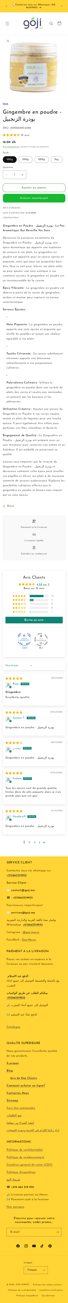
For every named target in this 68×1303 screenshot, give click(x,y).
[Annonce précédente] (6, 6)
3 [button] (35, 842)
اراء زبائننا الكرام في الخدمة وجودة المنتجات (33, 1130)
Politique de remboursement (25, 1157)
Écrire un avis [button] (34, 620)
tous (5, 103)
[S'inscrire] (57, 1232)
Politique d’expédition (27, 1296)
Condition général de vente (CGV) (29, 1165)
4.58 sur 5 (43, 584)
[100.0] (24, 639)
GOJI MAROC (23, 1285)
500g (41, 159)
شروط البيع (13, 1179)
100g (10, 159)
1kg (56, 159)
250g (25, 159)
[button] (7, 23)
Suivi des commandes (21, 1108)
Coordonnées (48, 1296)
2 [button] (29, 842)
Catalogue (13, 1027)
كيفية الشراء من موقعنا (20, 1123)
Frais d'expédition (11, 147)
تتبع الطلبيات (14, 1115)
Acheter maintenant (34, 198)
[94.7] (41, 639)
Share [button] (10, 506)
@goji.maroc (31, 932)
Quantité (8, 167)
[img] (14, 678)
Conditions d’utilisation (51, 1290)
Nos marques (15, 1207)
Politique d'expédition (21, 1172)
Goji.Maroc (29, 939)
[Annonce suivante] (61, 6)
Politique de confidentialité (25, 1150)
